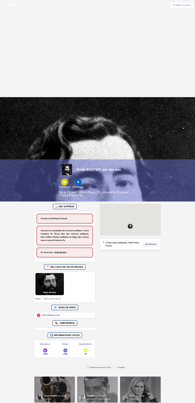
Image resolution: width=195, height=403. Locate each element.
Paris (74, 237)
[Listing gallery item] (49, 284)
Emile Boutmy (60, 252)
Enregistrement (163, 5)
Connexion (151, 5)
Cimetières (137, 5)
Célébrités (113, 5)
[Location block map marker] (130, 226)
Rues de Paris (125, 5)
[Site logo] (10, 5)
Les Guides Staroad (96, 5)
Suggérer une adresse (183, 5)
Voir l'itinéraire (150, 244)
